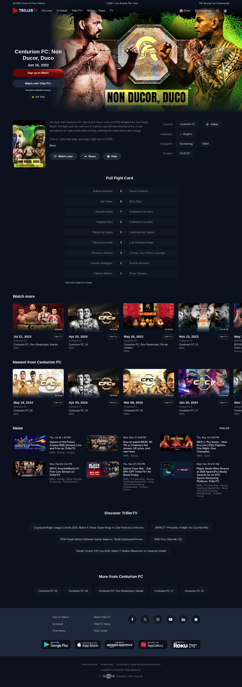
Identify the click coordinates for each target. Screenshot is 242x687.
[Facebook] (132, 619)
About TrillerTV (102, 617)
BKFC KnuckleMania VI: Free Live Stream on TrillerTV (64, 471)
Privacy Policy (107, 664)
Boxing (237, 351)
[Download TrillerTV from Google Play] (56, 644)
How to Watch (60, 617)
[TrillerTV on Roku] (185, 644)
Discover (47, 10)
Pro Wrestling (138, 479)
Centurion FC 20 (22, 410)
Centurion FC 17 (188, 410)
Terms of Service (90, 664)
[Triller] (196, 619)
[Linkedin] (183, 619)
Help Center (101, 630)
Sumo (207, 456)
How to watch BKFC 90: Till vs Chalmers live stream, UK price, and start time (138, 446)
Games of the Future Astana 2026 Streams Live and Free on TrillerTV (65, 445)
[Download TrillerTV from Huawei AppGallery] (153, 644)
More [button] (53, 145)
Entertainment (70, 482)
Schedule (62, 10)
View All (224, 428)
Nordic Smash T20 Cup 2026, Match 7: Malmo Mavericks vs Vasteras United (121, 550)
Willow (90, 10)
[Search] (217, 11)
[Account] (225, 11)
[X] (145, 619)
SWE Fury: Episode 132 (168, 539)
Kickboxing (186, 143)
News (102, 10)
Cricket (126, 490)
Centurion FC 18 (133, 410)
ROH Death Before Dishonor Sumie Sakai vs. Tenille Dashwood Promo (101, 539)
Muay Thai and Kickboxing (138, 483)
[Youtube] (170, 619)
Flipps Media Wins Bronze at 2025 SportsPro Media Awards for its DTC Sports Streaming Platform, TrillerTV (213, 475)
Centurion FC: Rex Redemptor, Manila (35, 344)
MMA (205, 143)
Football (70, 452)
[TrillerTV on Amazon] (119, 644)
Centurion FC (187, 124)
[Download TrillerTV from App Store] (88, 644)
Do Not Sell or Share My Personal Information (139, 664)
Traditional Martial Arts (134, 482)
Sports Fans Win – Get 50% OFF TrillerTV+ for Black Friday (137, 471)
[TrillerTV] (25, 10)
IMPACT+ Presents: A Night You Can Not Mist (181, 527)
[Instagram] (158, 619)
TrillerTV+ (77, 10)
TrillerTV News (102, 623)
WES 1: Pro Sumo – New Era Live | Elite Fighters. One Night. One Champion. (212, 446)
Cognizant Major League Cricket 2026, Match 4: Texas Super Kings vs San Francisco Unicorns (89, 527)
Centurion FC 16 (188, 344)
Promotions (59, 630)
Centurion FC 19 (78, 344)
